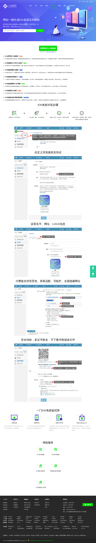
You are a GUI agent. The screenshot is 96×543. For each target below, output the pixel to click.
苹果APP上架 (70, 535)
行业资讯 (10, 518)
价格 (41, 5)
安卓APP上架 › (27, 505)
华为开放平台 (11, 520)
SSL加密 (79, 516)
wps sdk (55, 526)
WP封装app (45, 516)
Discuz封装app (37, 516)
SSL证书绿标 (40, 454)
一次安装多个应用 (40, 487)
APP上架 (62, 518)
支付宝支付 (62, 522)
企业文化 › (5, 507)
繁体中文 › (47, 505)
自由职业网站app (20, 528)
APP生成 (32, 535)
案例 (46, 5)
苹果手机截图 (63, 535)
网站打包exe (83, 535)
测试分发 (80, 518)
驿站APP (46, 535)
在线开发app (47, 528)
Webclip (53, 516)
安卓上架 (23, 535)
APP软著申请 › (27, 507)
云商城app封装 (29, 516)
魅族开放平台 (46, 520)
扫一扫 (18, 522)
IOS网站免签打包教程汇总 (50, 51)
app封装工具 (38, 526)
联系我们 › (5, 502)
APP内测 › (26, 509)
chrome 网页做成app (67, 528)
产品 (36, 5)
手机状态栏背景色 (55, 471)
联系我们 (65, 499)
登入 (80, 1)
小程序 (27, 518)
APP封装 (10, 516)
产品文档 (16, 507)
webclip (41, 535)
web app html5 (74, 528)
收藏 (87, 1)
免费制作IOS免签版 (48, 48)
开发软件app (10, 526)
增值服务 (71, 516)
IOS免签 (53, 5)
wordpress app (77, 535)
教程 (59, 5)
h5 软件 (9, 528)
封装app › (16, 502)
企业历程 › (5, 509)
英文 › (46, 507)
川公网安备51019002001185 (35, 540)
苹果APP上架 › (27, 502)
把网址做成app (29, 526)
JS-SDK (70, 518)
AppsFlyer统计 (55, 522)
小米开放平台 (37, 520)
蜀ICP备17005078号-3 (48, 540)
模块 (65, 5)
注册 (83, 1)
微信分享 (36, 522)
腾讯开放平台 (80, 520)
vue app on (83, 528)
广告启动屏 (28, 522)
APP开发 (11, 535)
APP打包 (28, 535)
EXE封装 (19, 516)
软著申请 (62, 516)
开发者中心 (72, 5)
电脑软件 (19, 518)
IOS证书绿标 (55, 454)
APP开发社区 (17, 535)
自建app (57, 535)
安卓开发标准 (56, 528)
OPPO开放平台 (20, 520)
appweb (18, 526)
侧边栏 (44, 522)
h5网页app (74, 526)
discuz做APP (52, 535)
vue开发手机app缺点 (85, 526)
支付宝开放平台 (63, 520)
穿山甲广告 (80, 522)
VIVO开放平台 (29, 520)
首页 (30, 5)
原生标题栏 (10, 522)
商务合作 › (36, 502)
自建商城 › (16, 505)
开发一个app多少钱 (48, 526)
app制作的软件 (29, 528)
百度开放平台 (72, 520)
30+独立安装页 (40, 471)
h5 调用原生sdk (66, 526)
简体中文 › (47, 502)
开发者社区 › (37, 505)
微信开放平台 (54, 520)
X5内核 (70, 522)
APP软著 (45, 518)
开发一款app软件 (38, 528)
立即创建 (40, 30)
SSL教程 (36, 518)
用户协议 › (5, 505)
